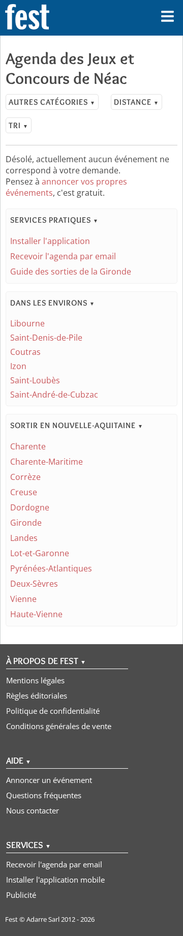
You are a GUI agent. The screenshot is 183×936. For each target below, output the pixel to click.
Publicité (21, 895)
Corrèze (25, 476)
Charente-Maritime (46, 461)
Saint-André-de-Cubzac (54, 394)
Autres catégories (52, 102)
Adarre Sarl (42, 919)
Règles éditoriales (36, 695)
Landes (24, 538)
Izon (18, 366)
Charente (28, 446)
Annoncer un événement (49, 780)
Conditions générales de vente (58, 726)
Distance (136, 102)
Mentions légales (35, 680)
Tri (18, 125)
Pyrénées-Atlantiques (51, 568)
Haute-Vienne (36, 614)
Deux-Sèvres (34, 583)
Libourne (27, 323)
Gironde (26, 522)
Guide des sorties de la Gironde (70, 271)
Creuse (23, 492)
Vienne (23, 599)
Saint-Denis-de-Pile (46, 337)
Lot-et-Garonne (39, 553)
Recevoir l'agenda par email (63, 256)
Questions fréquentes (43, 795)
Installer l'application (50, 241)
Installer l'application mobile (55, 879)
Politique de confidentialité (53, 711)
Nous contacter (32, 810)
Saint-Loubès (35, 380)
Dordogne (29, 507)
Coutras (25, 351)
